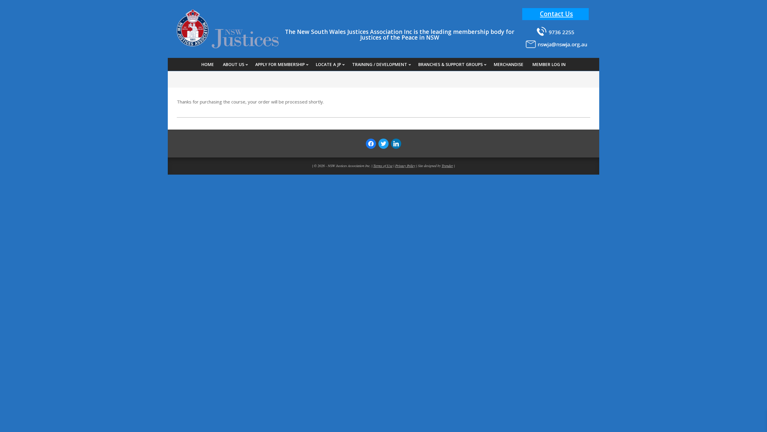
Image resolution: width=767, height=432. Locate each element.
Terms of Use (382, 165)
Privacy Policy (405, 165)
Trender (447, 165)
